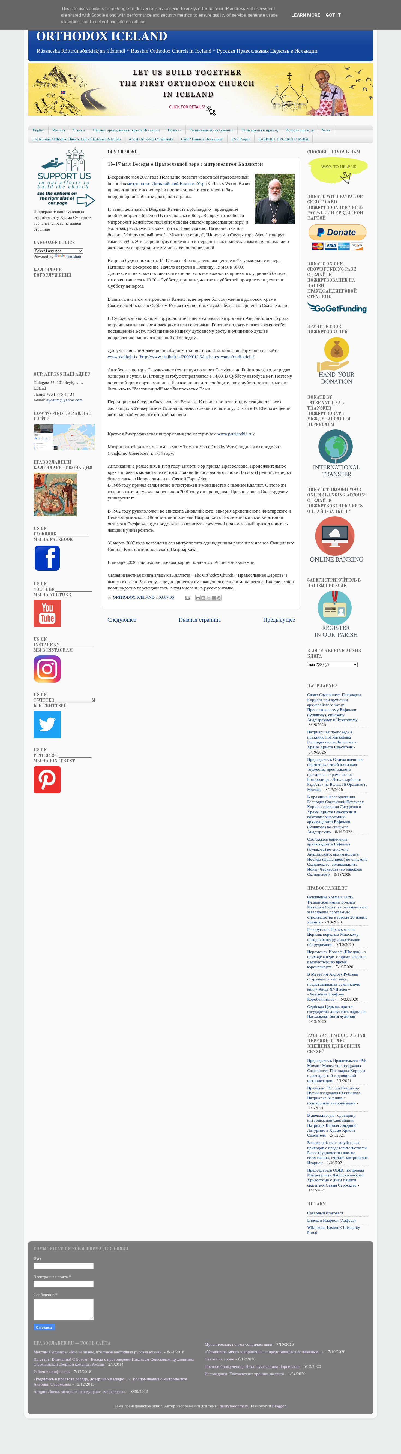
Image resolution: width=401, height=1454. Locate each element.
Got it (333, 15)
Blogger (278, 1405)
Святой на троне (219, 1359)
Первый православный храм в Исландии (126, 130)
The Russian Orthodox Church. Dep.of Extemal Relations (76, 139)
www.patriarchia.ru (234, 434)
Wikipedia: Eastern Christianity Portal (333, 1229)
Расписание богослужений (212, 130)
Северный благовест (325, 1212)
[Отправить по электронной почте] (198, 598)
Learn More (305, 15)
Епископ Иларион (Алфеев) (331, 1220)
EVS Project (240, 139)
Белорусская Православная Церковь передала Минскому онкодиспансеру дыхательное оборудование (333, 936)
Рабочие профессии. (52, 1371)
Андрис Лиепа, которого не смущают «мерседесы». (80, 1391)
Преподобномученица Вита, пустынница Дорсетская (252, 1366)
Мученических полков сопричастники (238, 1344)
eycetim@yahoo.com (64, 400)
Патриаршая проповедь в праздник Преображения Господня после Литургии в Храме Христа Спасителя (332, 739)
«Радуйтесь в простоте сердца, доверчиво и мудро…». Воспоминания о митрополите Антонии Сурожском (110, 1381)
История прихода (300, 130)
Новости (175, 130)
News (326, 130)
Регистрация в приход (259, 130)
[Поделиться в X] (208, 598)
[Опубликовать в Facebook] (213, 598)
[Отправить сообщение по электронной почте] (187, 597)
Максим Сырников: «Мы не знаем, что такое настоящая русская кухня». (98, 1351)
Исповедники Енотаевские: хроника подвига (244, 1373)
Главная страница (200, 619)
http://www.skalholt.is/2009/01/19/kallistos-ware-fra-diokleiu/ (197, 356)
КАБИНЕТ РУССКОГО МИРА (283, 139)
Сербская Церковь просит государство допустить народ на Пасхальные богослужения (336, 1011)
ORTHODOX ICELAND (101, 35)
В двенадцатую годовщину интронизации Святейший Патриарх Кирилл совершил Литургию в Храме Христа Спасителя (332, 1125)
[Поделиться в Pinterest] (219, 598)
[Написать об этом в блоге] (203, 598)
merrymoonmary (234, 1405)
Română (58, 130)
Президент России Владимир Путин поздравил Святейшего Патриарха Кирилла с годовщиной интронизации (334, 1095)
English (38, 130)
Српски (79, 130)
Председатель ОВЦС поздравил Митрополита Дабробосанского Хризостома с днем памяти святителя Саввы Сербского (335, 1177)
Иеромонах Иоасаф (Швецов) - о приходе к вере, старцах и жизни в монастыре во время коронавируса (336, 959)
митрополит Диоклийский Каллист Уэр (166, 183)
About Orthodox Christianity (151, 139)
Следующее (121, 619)
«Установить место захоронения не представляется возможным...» (264, 1351)
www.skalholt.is (122, 356)
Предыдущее (279, 619)
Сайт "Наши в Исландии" (202, 139)
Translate (73, 256)
